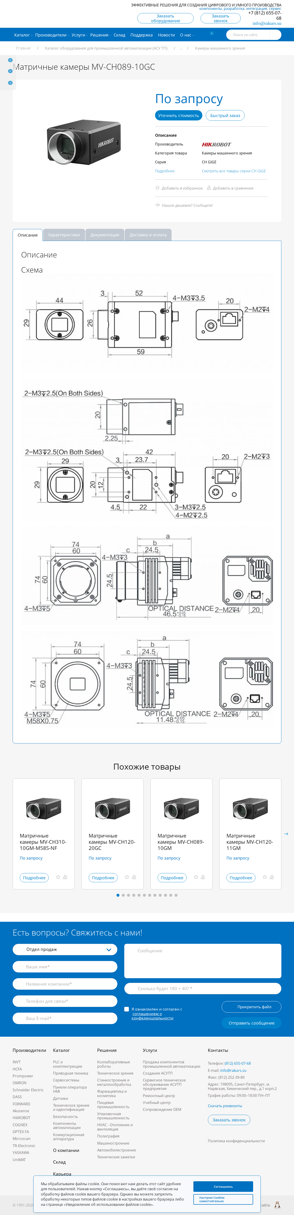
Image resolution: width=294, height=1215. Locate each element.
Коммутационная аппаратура (68, 1136)
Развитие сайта (256, 1205)
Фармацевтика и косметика (112, 1093)
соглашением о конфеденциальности (152, 1016)
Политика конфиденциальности (236, 1141)
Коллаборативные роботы (113, 1064)
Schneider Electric (28, 1089)
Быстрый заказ (225, 115)
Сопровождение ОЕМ (162, 1109)
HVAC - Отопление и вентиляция (115, 1126)
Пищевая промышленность (113, 1104)
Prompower (23, 1075)
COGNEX (20, 1124)
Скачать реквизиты (225, 1106)
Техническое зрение (115, 1073)
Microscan (22, 1138)
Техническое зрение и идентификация (71, 1107)
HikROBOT (21, 1117)
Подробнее (165, 170)
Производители (29, 1050)
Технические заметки (116, 1156)
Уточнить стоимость (178, 115)
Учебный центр (157, 1102)
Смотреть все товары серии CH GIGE (234, 170)
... (181, 48)
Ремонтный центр (159, 1095)
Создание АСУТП (158, 1073)
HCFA (17, 1069)
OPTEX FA (21, 1131)
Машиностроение (113, 1143)
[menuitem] (120, 35)
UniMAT (19, 1159)
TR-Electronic (24, 1145)
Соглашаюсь (223, 1186)
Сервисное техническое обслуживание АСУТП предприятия (164, 1084)
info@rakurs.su (267, 23)
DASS (17, 1096)
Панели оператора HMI (70, 1089)
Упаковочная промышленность (113, 1115)
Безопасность (65, 1116)
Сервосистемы (66, 1080)
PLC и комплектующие (67, 1064)
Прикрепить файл (254, 1006)
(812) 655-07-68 (238, 1063)
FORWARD (21, 1103)
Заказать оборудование (165, 18)
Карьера (62, 1174)
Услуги (150, 1050)
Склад (59, 1162)
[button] (286, 833)
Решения (107, 1050)
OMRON (19, 1082)
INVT (17, 1061)
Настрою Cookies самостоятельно (211, 1199)
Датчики (60, 1098)
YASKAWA (21, 1152)
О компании (66, 1150)
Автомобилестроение (116, 1150)
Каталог (61, 1050)
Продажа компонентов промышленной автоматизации (171, 1064)
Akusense (21, 1110)
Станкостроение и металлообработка (114, 1082)
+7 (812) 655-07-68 (264, 15)
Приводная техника (70, 1073)
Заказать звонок (220, 18)
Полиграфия (108, 1136)
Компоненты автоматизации (67, 1125)
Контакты (218, 1050)
